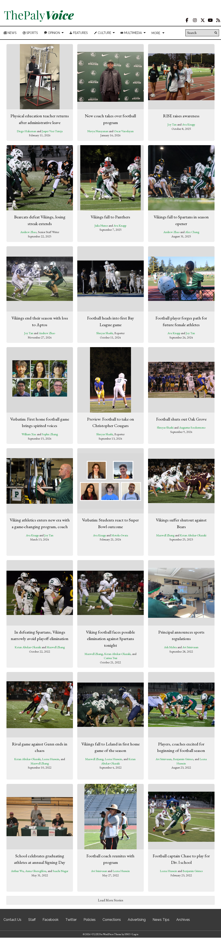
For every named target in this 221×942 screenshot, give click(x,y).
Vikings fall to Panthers (110, 217)
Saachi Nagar (60, 871)
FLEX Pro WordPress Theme (106, 934)
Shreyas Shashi (104, 333)
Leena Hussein (50, 759)
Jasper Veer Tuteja (52, 131)
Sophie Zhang (50, 434)
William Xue (29, 434)
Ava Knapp (188, 124)
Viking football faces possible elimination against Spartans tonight (110, 638)
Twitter (71, 920)
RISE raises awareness (181, 116)
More (156, 33)
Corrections (112, 920)
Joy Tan (172, 124)
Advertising (137, 920)
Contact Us (12, 920)
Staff (32, 920)
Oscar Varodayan (124, 131)
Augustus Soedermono (192, 427)
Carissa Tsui (110, 658)
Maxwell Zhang (165, 535)
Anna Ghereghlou (35, 871)
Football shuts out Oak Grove (181, 419)
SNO (127, 934)
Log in (135, 934)
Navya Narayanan (97, 131)
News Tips (161, 920)
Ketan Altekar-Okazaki (193, 535)
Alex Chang (192, 232)
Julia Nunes (101, 225)
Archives (183, 920)
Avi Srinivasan (190, 647)
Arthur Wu (17, 871)
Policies (90, 920)
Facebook (50, 920)
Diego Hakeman (26, 131)
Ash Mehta (170, 647)
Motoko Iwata (119, 535)
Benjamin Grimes (183, 759)
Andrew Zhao (28, 232)
